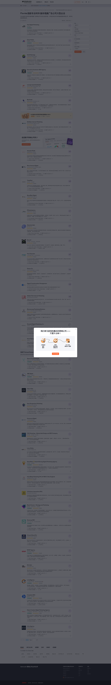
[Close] (75, 329)
